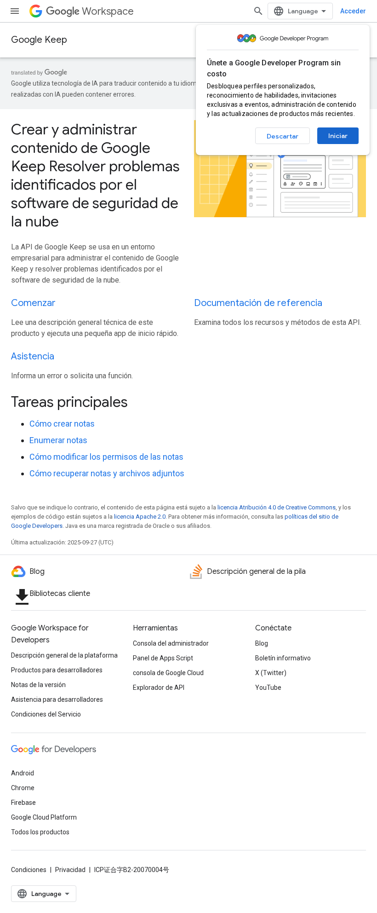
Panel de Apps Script (163, 658)
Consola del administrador (171, 643)
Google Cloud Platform (44, 817)
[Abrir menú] (15, 11)
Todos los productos (40, 832)
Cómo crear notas (62, 423)
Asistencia (32, 356)
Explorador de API (158, 687)
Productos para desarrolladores (57, 670)
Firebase (23, 802)
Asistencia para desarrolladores (57, 699)
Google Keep (39, 40)
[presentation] (188, 402)
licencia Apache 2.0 (140, 516)
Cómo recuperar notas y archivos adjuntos (106, 473)
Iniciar (338, 136)
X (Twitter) (270, 672)
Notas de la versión (38, 684)
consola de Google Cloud (168, 672)
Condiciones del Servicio (46, 714)
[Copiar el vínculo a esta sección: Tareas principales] (140, 403)
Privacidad (70, 869)
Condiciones (28, 869)
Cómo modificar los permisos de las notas (106, 457)
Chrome (22, 788)
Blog (261, 643)
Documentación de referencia (258, 303)
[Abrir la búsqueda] (258, 11)
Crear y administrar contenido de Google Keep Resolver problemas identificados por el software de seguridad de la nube (95, 175)
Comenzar (33, 303)
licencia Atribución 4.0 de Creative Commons (276, 507)
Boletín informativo (283, 658)
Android (22, 773)
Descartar (282, 136)
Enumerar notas (58, 440)
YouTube (268, 687)
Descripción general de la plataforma (64, 655)
